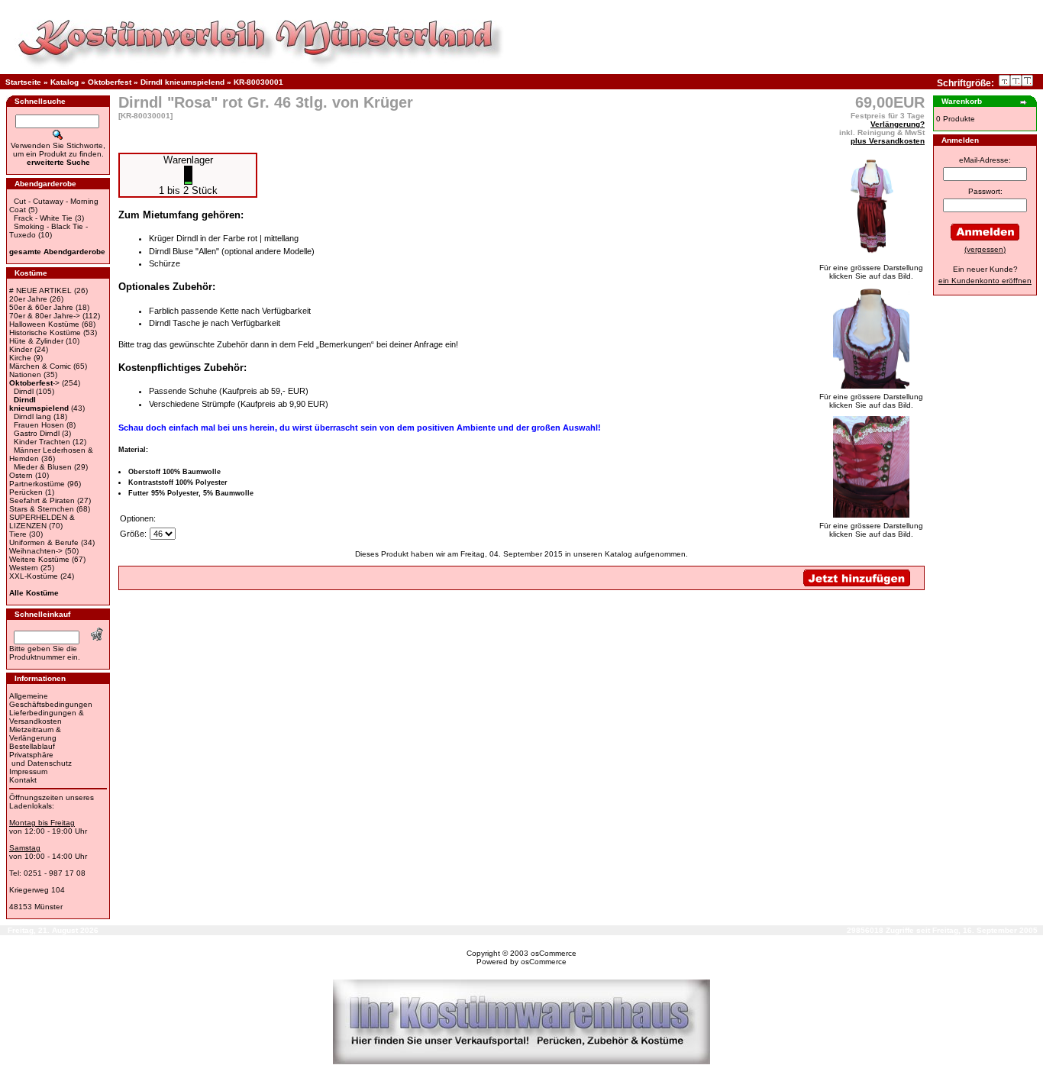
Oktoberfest (109, 82)
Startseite (23, 82)
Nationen (25, 374)
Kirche (20, 357)
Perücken (26, 492)
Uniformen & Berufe (44, 542)
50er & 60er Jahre (41, 307)
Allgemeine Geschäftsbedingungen (50, 700)
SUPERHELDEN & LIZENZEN (42, 521)
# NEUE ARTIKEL (40, 290)
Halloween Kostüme (44, 324)
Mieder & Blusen (43, 467)
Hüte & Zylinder (36, 341)
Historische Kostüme (45, 332)
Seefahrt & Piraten (42, 500)
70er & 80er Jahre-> (44, 315)
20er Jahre (28, 299)
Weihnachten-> (36, 551)
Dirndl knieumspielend (182, 82)
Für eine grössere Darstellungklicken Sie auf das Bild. (871, 271)
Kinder (20, 349)
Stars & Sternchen (41, 509)
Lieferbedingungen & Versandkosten (46, 716)
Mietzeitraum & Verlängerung (35, 733)
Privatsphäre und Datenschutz (40, 758)
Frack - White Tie (43, 218)
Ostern (21, 475)
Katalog (64, 82)
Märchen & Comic (40, 366)
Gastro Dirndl (37, 433)
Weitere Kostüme (39, 559)
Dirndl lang (32, 416)
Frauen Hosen (39, 425)
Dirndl (24, 391)
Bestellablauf (32, 746)
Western (23, 567)
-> (34, 383)
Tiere (18, 534)
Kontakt (23, 780)
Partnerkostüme (37, 483)
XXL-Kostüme (33, 576)
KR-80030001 (258, 82)
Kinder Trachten (42, 441)
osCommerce (553, 953)
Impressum (28, 771)
